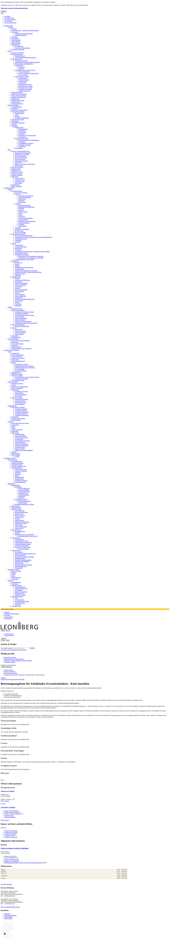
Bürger (10, 51)
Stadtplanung (11, 483)
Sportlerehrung (19, 393)
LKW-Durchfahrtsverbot (22, 545)
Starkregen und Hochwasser (23, 547)
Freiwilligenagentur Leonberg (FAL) (25, 70)
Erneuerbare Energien (21, 157)
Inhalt (2, 679)
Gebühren (17, 242)
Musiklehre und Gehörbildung (26, 221)
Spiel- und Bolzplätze (21, 318)
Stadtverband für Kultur (21, 399)
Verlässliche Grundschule (22, 254)
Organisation (15, 121)
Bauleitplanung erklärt (21, 499)
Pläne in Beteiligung (24, 488)
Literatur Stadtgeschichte (18, 418)
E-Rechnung (14, 584)
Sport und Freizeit (13, 382)
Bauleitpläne (18, 487)
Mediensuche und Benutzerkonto (24, 267)
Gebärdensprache (9, 635)
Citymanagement (16, 606)
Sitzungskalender (23, 129)
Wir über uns (18, 262)
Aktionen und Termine (21, 60)
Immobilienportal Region (22, 601)
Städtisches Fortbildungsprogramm (24, 299)
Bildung (10, 189)
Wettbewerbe (22, 202)
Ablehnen (3, 11)
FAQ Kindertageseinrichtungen (23, 235)
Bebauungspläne (19, 477)
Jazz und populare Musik (25, 218)
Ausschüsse (21, 134)
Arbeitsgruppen (22, 78)
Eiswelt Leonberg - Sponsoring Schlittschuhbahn (25, 30)
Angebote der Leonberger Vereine (24, 312)
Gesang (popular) (23, 219)
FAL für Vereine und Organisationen (28, 73)
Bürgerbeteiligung (16, 507)
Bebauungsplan (22, 502)
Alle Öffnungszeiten (6, 884)
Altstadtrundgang (20, 434)
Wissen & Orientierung (21, 283)
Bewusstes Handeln (20, 156)
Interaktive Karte (23, 493)
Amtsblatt (14, 29)
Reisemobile (14, 431)
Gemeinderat (22, 130)
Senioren (13, 328)
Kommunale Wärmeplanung (23, 153)
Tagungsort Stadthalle (21, 592)
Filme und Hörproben (24, 197)
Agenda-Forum (22, 81)
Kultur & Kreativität (20, 285)
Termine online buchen (17, 119)
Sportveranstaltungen (21, 394)
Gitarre (20, 213)
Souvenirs (14, 452)
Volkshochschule (16, 277)
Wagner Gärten (19, 528)
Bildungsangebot (19, 593)
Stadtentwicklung (16, 509)
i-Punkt (13, 428)
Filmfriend (18, 275)
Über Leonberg (15, 455)
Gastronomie (15, 425)
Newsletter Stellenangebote (22, 48)
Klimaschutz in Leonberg (22, 154)
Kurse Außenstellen (20, 296)
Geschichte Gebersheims (22, 412)
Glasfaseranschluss (16, 461)
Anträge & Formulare (21, 471)
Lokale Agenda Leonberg (22, 76)
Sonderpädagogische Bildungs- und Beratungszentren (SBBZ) (32, 251)
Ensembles (21, 224)
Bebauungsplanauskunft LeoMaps (24, 504)
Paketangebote (22, 226)
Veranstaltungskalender (17, 49)
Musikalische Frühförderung (26, 207)
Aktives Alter (18, 329)
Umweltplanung (15, 537)
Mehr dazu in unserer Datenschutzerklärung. (14, 8)
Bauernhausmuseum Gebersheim (24, 366)
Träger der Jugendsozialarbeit (23, 321)
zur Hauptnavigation (10, 19)
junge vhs (17, 293)
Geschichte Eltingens (21, 410)
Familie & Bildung (9, 188)
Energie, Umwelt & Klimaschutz (20, 151)
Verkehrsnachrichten (20, 35)
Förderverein (22, 199)
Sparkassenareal (19, 520)
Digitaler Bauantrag (20, 482)
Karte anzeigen (5, 801)
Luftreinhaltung (19, 539)
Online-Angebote (20, 294)
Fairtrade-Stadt (19, 65)
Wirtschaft (10, 580)
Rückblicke (21, 200)
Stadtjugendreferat (20, 320)
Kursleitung (18, 305)
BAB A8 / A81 (19, 563)
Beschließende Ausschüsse (25, 143)
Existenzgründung (20, 603)
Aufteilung (18, 472)
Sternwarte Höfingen (21, 371)
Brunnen (13, 572)
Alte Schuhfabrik (19, 510)
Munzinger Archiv (20, 273)
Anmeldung (18, 240)
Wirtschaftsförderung (17, 596)
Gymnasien (18, 250)
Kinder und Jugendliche (18, 310)
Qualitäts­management (21, 239)
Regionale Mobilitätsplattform (23, 560)
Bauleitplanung (15, 485)
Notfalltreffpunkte (20, 56)
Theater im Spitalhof (17, 375)
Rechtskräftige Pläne (24, 491)
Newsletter (14, 37)
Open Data (21, 498)
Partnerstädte (18, 183)
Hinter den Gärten (20, 515)
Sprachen (17, 288)
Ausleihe (17, 266)
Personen (17, 116)
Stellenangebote (15, 44)
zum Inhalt (7, 16)
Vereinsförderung (20, 404)
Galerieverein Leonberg (18, 358)
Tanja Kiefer (8, 807)
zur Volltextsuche (9, 18)
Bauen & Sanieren (20, 159)
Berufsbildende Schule (21, 253)
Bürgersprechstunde (16, 92)
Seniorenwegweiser (20, 331)
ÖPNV (13, 574)
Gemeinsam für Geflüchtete (19, 94)
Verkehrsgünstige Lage (21, 588)
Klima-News (18, 162)
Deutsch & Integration (21, 289)
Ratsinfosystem (19, 127)
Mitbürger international (17, 100)
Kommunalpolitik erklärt (22, 138)
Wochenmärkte (15, 184)
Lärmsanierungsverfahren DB (23, 542)
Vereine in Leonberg (17, 398)
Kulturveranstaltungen (17, 355)
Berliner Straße (19, 514)
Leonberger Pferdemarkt (18, 361)
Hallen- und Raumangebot (18, 95)
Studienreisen (18, 281)
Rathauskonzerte (16, 372)
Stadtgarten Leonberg (21, 523)
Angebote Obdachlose (17, 52)
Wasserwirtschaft (16, 577)
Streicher (20, 210)
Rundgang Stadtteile (20, 436)
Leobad (13, 385)
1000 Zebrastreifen (20, 555)
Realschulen (18, 248)
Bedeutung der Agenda (24, 84)
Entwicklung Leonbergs (18, 407)
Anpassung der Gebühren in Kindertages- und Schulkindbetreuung (33, 237)
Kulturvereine (15, 359)
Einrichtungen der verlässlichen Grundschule (30, 258)
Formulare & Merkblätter (22, 118)
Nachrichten (14, 32)
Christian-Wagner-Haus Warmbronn (25, 367)
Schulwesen (8, 791)
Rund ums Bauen (13, 460)
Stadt (9, 149)
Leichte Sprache (8, 634)
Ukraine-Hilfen (15, 102)
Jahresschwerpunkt (23, 79)
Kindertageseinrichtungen (18, 234)
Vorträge (17, 278)
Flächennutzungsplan (24, 501)
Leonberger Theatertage (21, 378)
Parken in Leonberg (16, 173)
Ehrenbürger (14, 417)
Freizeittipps (14, 342)
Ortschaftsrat (22, 146)
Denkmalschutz (19, 479)
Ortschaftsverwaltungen (18, 122)
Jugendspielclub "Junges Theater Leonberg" (27, 377)
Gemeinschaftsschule (21, 246)
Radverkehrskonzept (20, 566)
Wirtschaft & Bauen (9, 458)
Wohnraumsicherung (17, 103)
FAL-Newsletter (23, 75)
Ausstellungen (15, 353)
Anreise (17, 456)
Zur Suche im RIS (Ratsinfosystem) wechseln (13, 650)
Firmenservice (19, 297)
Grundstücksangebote (17, 463)
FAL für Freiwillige (23, 72)
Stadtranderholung (16, 347)
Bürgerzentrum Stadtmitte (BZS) (24, 64)
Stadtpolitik (14, 126)
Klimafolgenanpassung (21, 161)
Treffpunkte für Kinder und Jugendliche (26, 323)
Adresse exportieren (9, 817)
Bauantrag (18, 474)
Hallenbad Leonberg (17, 383)
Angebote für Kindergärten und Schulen (26, 270)
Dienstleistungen (19, 113)
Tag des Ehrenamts (16, 356)
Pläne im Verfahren (23, 490)
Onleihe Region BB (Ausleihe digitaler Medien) (28, 272)
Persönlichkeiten (16, 420)
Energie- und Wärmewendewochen (25, 164)
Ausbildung (14, 108)
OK (2, 13)
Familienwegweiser (16, 308)
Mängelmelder (15, 99)
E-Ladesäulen (19, 552)
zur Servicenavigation (10, 22)
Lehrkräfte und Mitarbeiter (25, 196)
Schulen (13, 243)
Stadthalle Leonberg (17, 374)
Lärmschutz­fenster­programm (23, 544)
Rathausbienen (19, 165)
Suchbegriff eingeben (7, 648)
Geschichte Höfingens (21, 413)
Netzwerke (18, 604)
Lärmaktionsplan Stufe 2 (22, 541)
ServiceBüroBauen (16, 468)
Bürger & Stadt (8, 25)
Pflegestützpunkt (16, 337)
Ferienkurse (14, 345)
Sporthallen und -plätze (21, 391)
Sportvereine (18, 396)
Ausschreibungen (16, 582)
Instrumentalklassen (23, 223)
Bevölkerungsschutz (17, 54)
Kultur (9, 351)
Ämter (16, 114)
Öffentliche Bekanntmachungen (24, 33)
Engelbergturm (19, 439)
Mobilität (17, 533)
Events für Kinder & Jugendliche (20, 340)
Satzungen (18, 227)
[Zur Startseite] (38, 629)
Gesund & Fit (18, 286)
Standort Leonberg (16, 585)
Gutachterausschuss (16, 464)
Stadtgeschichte (12, 405)
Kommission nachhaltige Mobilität (24, 557)
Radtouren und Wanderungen (19, 386)
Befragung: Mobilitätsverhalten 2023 (25, 553)
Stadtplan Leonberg (16, 175)
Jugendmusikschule (16, 191)
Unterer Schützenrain (21, 526)
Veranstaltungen (19, 269)
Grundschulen (19, 245)
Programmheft (19, 301)
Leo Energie (14, 579)
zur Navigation (8, 21)
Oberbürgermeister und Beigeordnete (28, 140)
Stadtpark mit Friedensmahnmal (24, 450)
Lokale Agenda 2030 (24, 91)
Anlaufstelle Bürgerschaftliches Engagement (27, 62)
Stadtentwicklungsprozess (22, 522)
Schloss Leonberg (20, 448)
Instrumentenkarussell (24, 205)
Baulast (17, 475)
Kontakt (17, 302)
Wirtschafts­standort (20, 587)
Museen (13, 363)
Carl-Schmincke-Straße (21, 437)
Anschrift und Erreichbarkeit (12, 679)
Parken (13, 576)
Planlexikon (21, 496)
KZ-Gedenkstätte (20, 369)
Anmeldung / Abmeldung (22, 229)
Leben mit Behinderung (18, 324)
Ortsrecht (13, 124)
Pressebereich (15, 38)
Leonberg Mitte (19, 517)
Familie (10, 307)
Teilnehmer (21, 67)
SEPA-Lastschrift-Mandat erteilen (10, 907)
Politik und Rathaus (13, 105)
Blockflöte (21, 208)
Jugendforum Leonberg (21, 313)
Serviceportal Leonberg (17, 111)
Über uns (17, 194)
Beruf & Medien (19, 291)
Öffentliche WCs (16, 170)
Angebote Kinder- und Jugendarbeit (21, 348)
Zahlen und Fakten (16, 186)
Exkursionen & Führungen (22, 280)
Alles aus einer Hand (21, 469)
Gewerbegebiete (19, 600)
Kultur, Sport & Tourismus (11, 350)
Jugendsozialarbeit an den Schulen (24, 259)
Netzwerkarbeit (19, 334)
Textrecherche (22, 137)
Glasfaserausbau (15, 169)
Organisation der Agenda (25, 87)
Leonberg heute (19, 178)
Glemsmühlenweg (20, 442)
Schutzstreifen (19, 568)
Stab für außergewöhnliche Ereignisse (25, 57)
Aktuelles (10, 27)
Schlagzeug (21, 216)
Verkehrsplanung (16, 550)
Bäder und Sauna (16, 571)
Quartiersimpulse (16, 40)
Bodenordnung (15, 506)
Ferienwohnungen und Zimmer (20, 423)
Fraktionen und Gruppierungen (27, 135)
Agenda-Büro (22, 83)
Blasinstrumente (22, 211)
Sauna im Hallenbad (17, 388)
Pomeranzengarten (20, 447)
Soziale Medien (15, 41)
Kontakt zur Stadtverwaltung (19, 110)
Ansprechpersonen (16, 107)
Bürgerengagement (16, 59)
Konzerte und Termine (21, 192)
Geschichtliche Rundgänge (22, 440)
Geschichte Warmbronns (22, 415)
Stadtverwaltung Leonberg (15, 848)
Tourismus (11, 421)
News (16, 598)
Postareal (17, 518)
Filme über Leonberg (17, 167)
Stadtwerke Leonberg (14, 569)
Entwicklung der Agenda (25, 86)
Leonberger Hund (20, 180)
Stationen (21, 68)
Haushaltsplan (19, 148)
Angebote (17, 204)
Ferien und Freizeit (13, 339)
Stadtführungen (15, 453)
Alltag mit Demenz (20, 332)
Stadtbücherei (15, 261)
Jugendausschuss (19, 316)
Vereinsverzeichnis (20, 401)
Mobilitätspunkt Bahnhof (22, 561)
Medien (17, 264)
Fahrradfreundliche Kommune (23, 565)
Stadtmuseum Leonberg (21, 364)
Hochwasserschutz (23, 549)
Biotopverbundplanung (21, 512)
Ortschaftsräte (22, 132)
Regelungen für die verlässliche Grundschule (30, 256)
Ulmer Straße (18, 525)
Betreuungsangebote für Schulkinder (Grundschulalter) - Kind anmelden (24, 675)
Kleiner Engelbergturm (21, 444)
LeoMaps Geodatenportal (18, 97)
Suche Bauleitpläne (23, 495)
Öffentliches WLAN (17, 172)
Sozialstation (14, 336)
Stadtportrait (14, 176)
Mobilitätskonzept (20, 558)
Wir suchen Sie (19, 46)
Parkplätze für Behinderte (22, 326)
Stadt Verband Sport (20, 402)
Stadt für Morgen (16, 43)
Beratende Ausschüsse (24, 145)
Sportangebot (15, 390)
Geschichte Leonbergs (21, 409)
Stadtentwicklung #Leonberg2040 (24, 534)
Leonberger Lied (19, 181)
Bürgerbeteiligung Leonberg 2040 (27, 536)
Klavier (20, 215)
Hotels (13, 426)
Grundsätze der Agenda (25, 89)
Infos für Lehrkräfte (20, 232)
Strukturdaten (18, 590)
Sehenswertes (15, 433)
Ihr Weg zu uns (19, 231)
